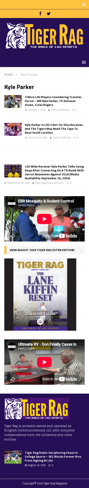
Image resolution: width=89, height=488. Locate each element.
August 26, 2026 (37, 465)
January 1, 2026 (36, 110)
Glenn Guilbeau (60, 110)
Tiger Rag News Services (49, 183)
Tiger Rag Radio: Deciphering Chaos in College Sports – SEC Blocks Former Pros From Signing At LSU (53, 456)
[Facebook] (40, 13)
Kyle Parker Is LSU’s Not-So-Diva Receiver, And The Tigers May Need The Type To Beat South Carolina (54, 128)
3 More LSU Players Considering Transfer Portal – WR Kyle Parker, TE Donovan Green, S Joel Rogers (53, 101)
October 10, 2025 (37, 137)
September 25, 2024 (18, 183)
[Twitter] (48, 13)
